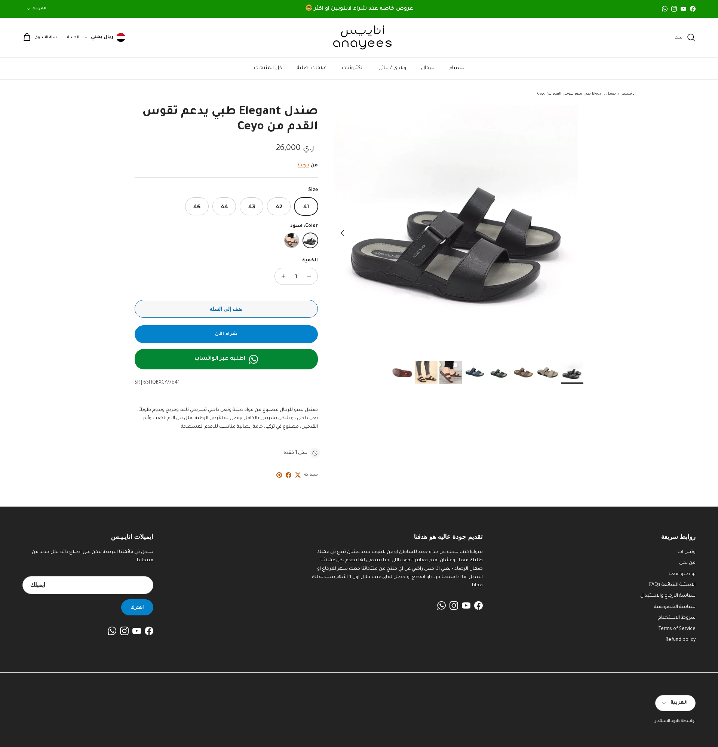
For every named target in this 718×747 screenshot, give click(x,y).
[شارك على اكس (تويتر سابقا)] (298, 475)
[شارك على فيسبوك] (288, 475)
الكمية (310, 260)
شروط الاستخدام (677, 618)
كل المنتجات (268, 68)
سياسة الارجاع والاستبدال (668, 596)
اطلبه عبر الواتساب (219, 359)
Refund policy (681, 640)
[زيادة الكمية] (281, 276)
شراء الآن (226, 334)
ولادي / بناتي (392, 68)
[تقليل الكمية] (310, 276)
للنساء (456, 68)
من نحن (687, 563)
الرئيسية (629, 94)
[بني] (291, 240)
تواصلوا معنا (682, 574)
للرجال (428, 68)
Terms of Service (677, 629)
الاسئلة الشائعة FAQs (672, 585)
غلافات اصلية (312, 68)
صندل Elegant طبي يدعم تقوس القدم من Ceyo (576, 94)
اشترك (137, 607)
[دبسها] (279, 475)
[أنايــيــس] (359, 37)
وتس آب (687, 552)
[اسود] (310, 240)
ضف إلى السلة (226, 308)
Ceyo (303, 165)
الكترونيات (352, 68)
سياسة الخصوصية (675, 607)
